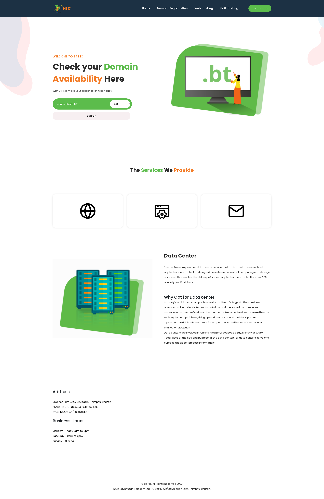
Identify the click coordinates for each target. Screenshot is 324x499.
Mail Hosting (229, 8)
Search (91, 115)
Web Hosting (204, 8)
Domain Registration (172, 8)
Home (146, 8)
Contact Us (260, 8)
